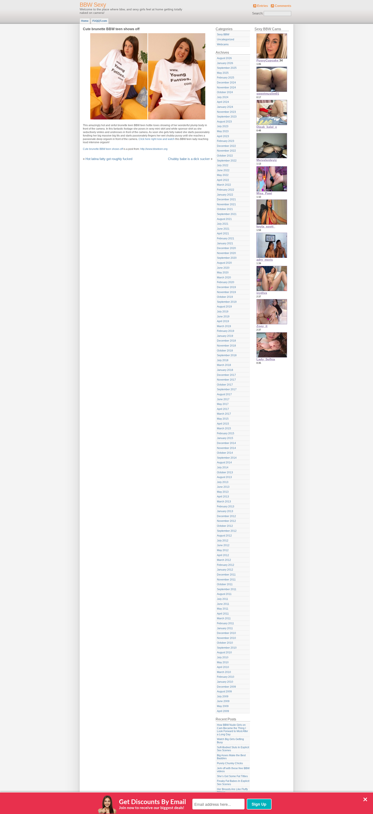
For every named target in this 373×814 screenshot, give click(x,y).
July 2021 (222, 223)
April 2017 (223, 409)
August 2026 (224, 58)
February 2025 (225, 77)
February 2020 (225, 282)
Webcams (223, 44)
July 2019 (222, 311)
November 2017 (226, 379)
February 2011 (225, 623)
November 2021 (226, 204)
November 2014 (226, 448)
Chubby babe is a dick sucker (189, 159)
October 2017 (225, 384)
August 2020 (224, 262)
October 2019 (225, 296)
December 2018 (226, 340)
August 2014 (224, 462)
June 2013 (223, 486)
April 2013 (223, 496)
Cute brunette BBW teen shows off (103, 149)
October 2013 (225, 472)
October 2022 (225, 155)
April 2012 (223, 555)
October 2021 (225, 209)
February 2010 (225, 676)
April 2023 (223, 136)
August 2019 (224, 306)
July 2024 (222, 97)
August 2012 (224, 535)
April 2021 (223, 233)
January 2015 (225, 438)
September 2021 (227, 214)
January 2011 (225, 628)
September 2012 (227, 530)
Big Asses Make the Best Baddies (231, 757)
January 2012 (225, 569)
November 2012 (226, 520)
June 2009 (223, 701)
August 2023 (224, 121)
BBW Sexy (93, 5)
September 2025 (227, 67)
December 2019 (226, 287)
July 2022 (222, 165)
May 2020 (223, 272)
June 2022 (223, 170)
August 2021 (224, 219)
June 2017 (223, 399)
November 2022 (226, 150)
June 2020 (223, 267)
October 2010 (225, 642)
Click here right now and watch (157, 139)
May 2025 (223, 72)
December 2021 (226, 199)
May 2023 (223, 131)
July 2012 (222, 540)
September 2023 (227, 116)
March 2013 (224, 501)
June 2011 (223, 603)
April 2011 (223, 613)
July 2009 (222, 696)
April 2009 (223, 711)
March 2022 (224, 184)
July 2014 (222, 467)
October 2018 (225, 350)
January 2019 (225, 335)
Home (85, 20)
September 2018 (227, 355)
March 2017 (224, 413)
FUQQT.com (99, 20)
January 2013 (225, 511)
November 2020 (226, 253)
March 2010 (224, 672)
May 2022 (223, 175)
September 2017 (227, 389)
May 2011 (222, 608)
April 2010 (223, 667)
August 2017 (224, 394)
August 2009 (224, 691)
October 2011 (225, 584)
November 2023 (226, 111)
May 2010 (223, 662)
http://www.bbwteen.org (154, 149)
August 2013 (224, 477)
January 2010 (225, 681)
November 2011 (226, 579)
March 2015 (224, 428)
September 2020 (227, 257)
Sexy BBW (223, 34)
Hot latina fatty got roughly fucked (108, 159)
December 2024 (226, 82)
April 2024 (223, 102)
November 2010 (226, 638)
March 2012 (224, 559)
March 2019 (224, 326)
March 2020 (224, 277)
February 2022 (225, 189)
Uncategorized (225, 39)
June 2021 (223, 228)
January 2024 (225, 106)
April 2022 (223, 180)
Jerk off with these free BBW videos (233, 770)
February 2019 (225, 331)
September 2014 (227, 457)
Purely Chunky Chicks (230, 763)
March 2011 (224, 618)
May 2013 (223, 491)
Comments (283, 6)
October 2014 (225, 452)
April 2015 (223, 423)
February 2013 (225, 506)
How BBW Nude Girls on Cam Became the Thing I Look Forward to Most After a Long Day (232, 729)
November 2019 (226, 292)
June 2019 (223, 316)
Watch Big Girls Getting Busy (230, 741)
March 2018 (224, 365)
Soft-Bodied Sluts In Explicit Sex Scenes (233, 749)
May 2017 (223, 404)
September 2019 (227, 301)
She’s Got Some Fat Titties (232, 776)
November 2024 (226, 87)
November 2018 (226, 345)
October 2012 (225, 525)
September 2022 (227, 160)
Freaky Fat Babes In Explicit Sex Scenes (233, 782)
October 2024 (225, 92)
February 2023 (225, 141)
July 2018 (222, 360)
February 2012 (225, 564)
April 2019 (223, 321)
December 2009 (226, 686)
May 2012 (223, 550)
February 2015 (225, 433)
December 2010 (226, 633)
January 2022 (225, 194)
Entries (262, 6)
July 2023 (222, 126)
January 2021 (225, 243)
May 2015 (223, 418)
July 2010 (222, 657)
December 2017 (226, 374)
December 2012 (226, 516)
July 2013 (222, 482)
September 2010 (227, 647)
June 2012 (223, 545)
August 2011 (224, 594)
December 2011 (226, 574)
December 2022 (226, 145)
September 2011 (226, 589)
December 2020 (226, 248)
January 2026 (225, 63)
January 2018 (225, 370)
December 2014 (226, 443)
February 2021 (225, 238)
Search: (257, 13)
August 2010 (224, 652)
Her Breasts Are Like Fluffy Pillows (232, 791)
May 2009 (223, 706)
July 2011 (222, 599)
